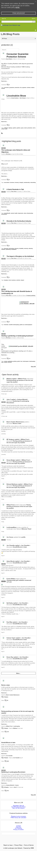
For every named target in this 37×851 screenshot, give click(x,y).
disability (21, 248)
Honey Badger (11, 460)
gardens (18, 127)
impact (22, 280)
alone (25, 213)
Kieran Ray (10, 657)
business (12, 182)
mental (12, 213)
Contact (18, 825)
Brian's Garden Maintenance (15, 422)
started (5, 362)
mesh (25, 127)
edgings (10, 127)
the (21, 87)
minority (26, 248)
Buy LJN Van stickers (19, 808)
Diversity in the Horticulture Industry (19, 221)
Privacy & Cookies (18, 829)
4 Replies (6, 728)
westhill (11, 324)
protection (17, 87)
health (16, 213)
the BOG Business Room (18, 807)
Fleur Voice (13, 191)
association (7, 182)
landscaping (16, 324)
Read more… (4, 81)
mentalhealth (7, 213)
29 (7, 700)
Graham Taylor (11, 638)
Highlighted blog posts (11, 141)
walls (6, 128)
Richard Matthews (12, 484)
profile (23, 537)
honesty (17, 182)
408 (8, 761)
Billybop (9, 378)
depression (20, 213)
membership (27, 182)
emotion (18, 280)
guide (18, 361)
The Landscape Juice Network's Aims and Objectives (15, 151)
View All (33, 366)
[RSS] (2, 133)
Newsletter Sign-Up (18, 805)
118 (8, 731)
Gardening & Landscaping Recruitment (13, 772)
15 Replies (6, 787)
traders (32, 87)
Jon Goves (10, 537)
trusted (3, 88)
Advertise (18, 827)
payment (24, 87)
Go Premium (18, 828)
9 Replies (6, 757)
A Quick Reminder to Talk (15, 189)
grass (22, 127)
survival (10, 362)
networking (33, 182)
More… (18, 673)
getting (15, 361)
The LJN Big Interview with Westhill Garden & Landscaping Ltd (16, 292)
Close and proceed (18, 13)
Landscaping (17, 726)
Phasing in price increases (18, 816)
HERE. (17, 7)
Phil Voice (8, 154)
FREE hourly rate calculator (18, 817)
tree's (34, 127)
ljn (24, 324)
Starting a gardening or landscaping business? (17, 336)
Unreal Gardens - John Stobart (18, 98)
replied (14, 378)
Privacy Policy (18, 845)
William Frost (22, 378)
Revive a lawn (17, 423)
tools (10, 280)
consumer (6, 87)
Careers (17, 785)
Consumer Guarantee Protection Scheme (17, 55)
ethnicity (31, 248)
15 (9, 358)
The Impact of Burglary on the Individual (20, 256)
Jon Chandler (11, 545)
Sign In (33, 18)
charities (3, 249)
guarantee (11, 87)
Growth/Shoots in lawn (20, 547)
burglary (6, 280)
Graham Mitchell (22, 399)
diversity (6, 248)
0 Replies (6, 697)
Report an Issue (8, 845)
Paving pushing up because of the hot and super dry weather (19, 506)
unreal (2, 128)
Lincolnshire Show (16, 95)
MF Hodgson (10, 439)
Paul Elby (9, 622)
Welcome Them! (26, 529)
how (21, 361)
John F (9, 399)
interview (6, 324)
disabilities (13, 249)
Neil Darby (10, 603)
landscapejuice (28, 324)
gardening (8, 249)
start (2, 362)
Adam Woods (11, 561)
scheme (29, 87)
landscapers (26, 361)
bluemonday (30, 213)
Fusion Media (11, 578)
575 (8, 790)
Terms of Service (29, 845)
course (5, 361)
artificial (6, 127)
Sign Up (4, 18)
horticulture (4, 214)
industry (17, 248)
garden (14, 127)
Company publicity (30, 295)
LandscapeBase (11, 527)
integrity (21, 182)
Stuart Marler (9, 59)
